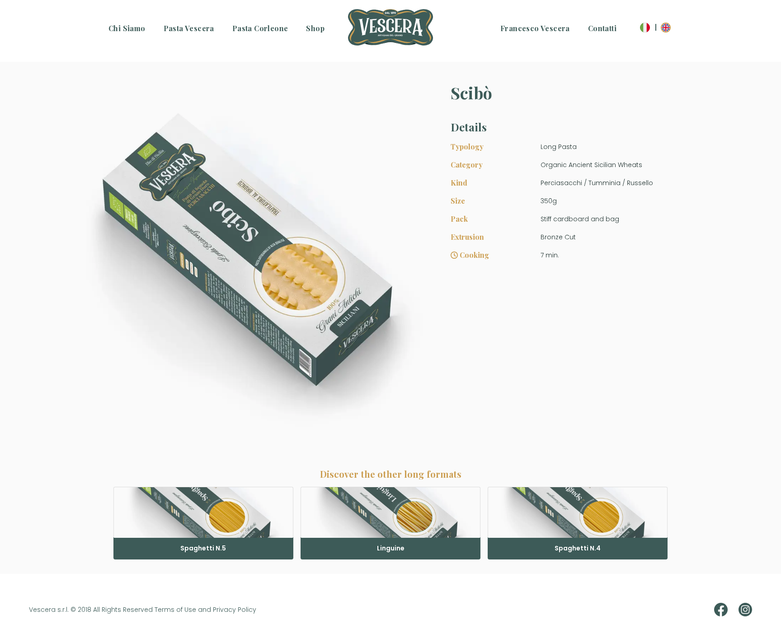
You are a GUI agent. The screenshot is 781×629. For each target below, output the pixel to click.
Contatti (602, 28)
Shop (315, 28)
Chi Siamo (127, 28)
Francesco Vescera (535, 28)
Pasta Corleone (260, 28)
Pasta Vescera (189, 28)
